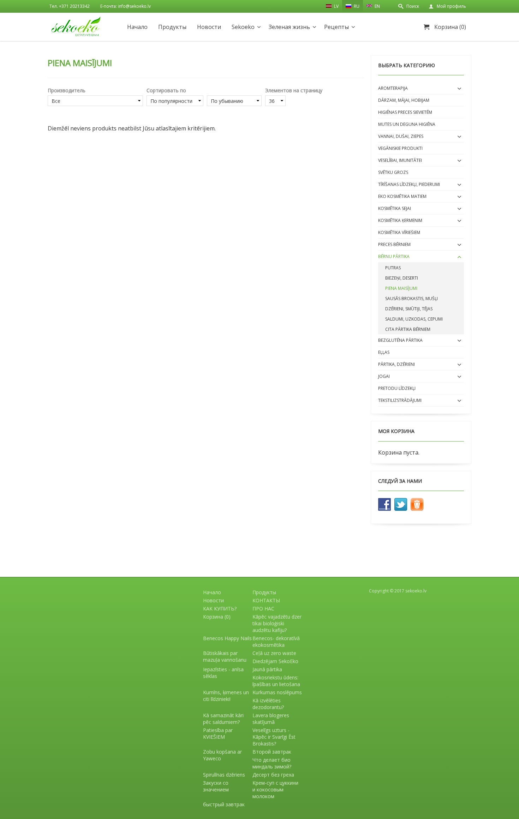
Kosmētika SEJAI (394, 208)
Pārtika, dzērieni (396, 364)
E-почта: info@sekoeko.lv (125, 6)
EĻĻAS (383, 352)
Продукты (172, 27)
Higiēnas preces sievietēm (405, 112)
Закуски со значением (216, 786)
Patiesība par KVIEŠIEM (218, 733)
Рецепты (336, 27)
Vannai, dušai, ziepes (400, 136)
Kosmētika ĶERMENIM (400, 220)
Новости (209, 27)
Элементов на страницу (293, 90)
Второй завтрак (271, 751)
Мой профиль (451, 6)
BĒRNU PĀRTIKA (394, 256)
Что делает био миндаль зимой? (271, 763)
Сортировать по (166, 90)
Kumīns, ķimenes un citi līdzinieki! (226, 695)
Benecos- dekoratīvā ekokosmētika (276, 641)
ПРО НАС (263, 608)
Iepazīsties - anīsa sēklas (223, 672)
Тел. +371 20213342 (69, 6)
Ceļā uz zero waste (274, 653)
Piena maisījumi (401, 288)
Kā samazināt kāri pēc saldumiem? (223, 718)
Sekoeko (243, 27)
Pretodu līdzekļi (397, 388)
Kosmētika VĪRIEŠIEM (399, 232)
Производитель (66, 90)
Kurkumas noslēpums (277, 692)
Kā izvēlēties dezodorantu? (268, 703)
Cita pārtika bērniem (407, 329)
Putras (393, 268)
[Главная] (76, 26)
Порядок (234, 90)
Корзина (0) (450, 27)
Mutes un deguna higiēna (406, 124)
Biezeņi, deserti (401, 278)
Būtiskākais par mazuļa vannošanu (224, 656)
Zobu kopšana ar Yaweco (222, 755)
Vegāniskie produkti (400, 148)
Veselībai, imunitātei (400, 160)
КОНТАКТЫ (266, 600)
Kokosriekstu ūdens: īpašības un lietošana (276, 681)
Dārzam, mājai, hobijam (403, 100)
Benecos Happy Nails (227, 638)
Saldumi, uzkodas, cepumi (414, 319)
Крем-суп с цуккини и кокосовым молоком (275, 789)
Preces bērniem (394, 244)
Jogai (384, 376)
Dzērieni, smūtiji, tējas (408, 309)
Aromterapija (393, 88)
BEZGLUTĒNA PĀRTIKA (400, 340)
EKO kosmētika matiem (402, 196)
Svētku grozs (393, 172)
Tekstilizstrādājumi (400, 400)
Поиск (412, 6)
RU (356, 6)
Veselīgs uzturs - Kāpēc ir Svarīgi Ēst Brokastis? (274, 737)
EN (377, 6)
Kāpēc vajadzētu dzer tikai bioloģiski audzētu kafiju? (277, 623)
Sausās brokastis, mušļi (411, 299)
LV (336, 6)
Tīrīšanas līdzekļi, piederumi (409, 184)
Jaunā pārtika (267, 669)
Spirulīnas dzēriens (224, 774)
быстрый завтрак (224, 804)
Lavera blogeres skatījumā (270, 718)
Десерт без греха (273, 774)
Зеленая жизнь (289, 27)
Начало (137, 27)
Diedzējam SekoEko (275, 661)
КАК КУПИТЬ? (220, 608)
